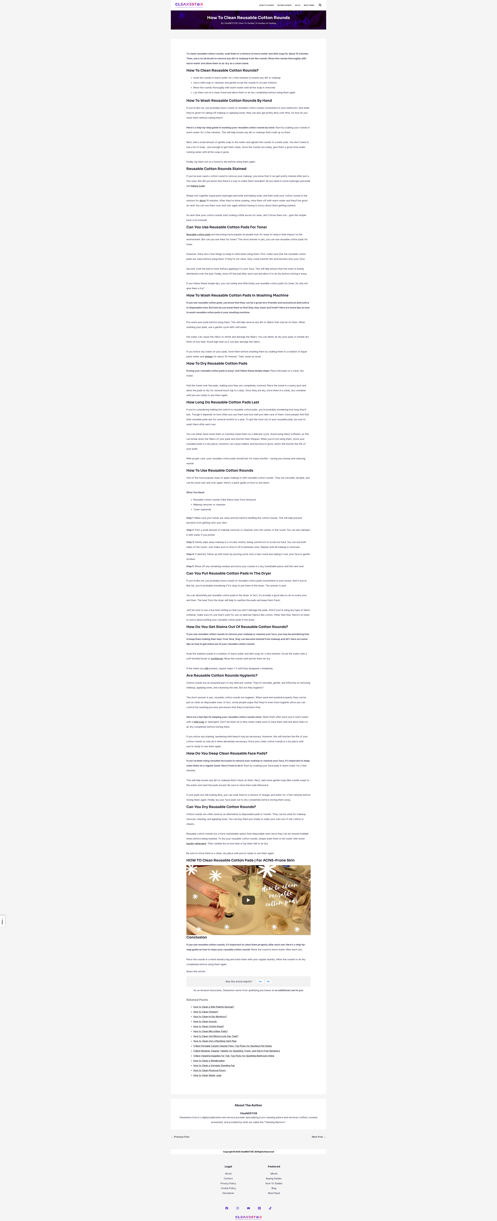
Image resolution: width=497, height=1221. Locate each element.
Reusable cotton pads (198, 234)
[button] (320, 5)
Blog (274, 1188)
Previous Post (180, 1136)
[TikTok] (270, 1208)
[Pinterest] (259, 1208)
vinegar (209, 356)
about (202, 200)
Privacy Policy (228, 1183)
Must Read (274, 1193)
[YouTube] (248, 1208)
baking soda (197, 186)
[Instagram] (237, 1208)
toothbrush (217, 658)
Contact (228, 1178)
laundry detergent (196, 843)
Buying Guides (274, 1178)
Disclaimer (228, 1193)
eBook (273, 1173)
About (228, 1173)
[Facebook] (226, 1208)
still (206, 668)
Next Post (319, 1136)
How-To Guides (246, 23)
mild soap (199, 722)
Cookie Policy (228, 1188)
